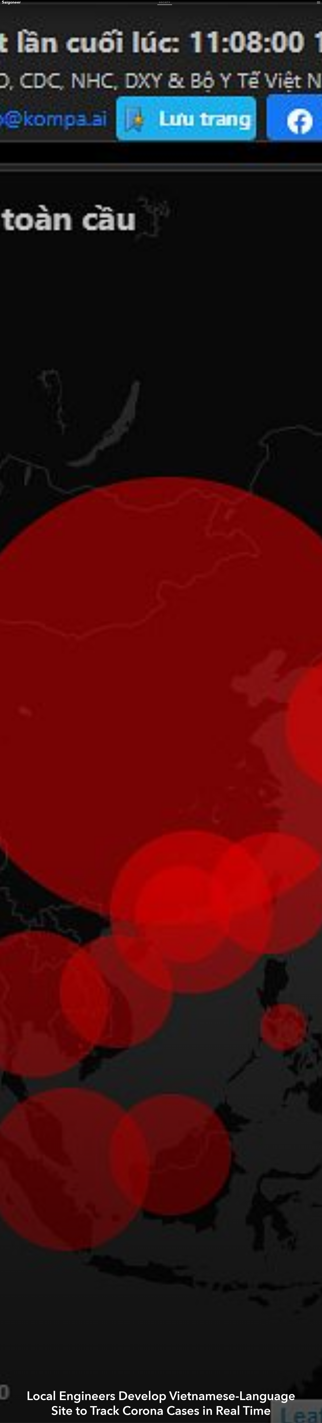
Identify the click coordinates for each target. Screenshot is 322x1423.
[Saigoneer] (11, 2)
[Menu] (318, 2)
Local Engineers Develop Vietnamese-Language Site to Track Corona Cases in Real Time (161, 1403)
